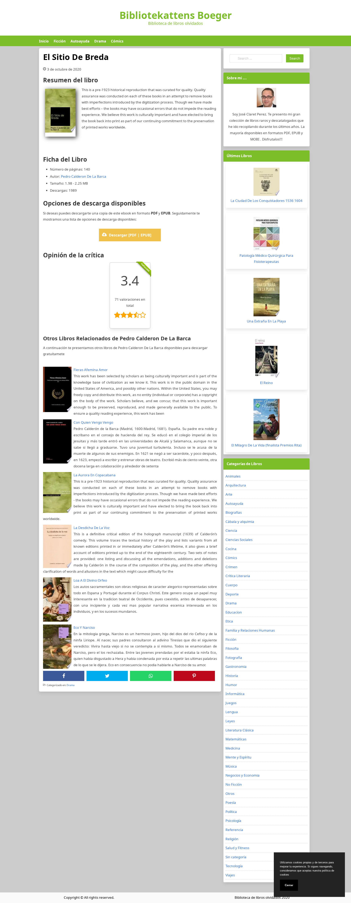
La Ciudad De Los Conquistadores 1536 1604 (266, 200)
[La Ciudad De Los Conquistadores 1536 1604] (266, 183)
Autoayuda (79, 41)
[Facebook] (64, 676)
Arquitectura (235, 485)
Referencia (234, 829)
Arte (228, 494)
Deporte (232, 594)
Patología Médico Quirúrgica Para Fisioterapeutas (266, 258)
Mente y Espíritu (238, 757)
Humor (231, 684)
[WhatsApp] (151, 676)
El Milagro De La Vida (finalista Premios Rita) (266, 445)
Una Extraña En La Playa (266, 321)
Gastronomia (236, 666)
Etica (229, 621)
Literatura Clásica (239, 730)
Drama (100, 41)
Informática (235, 693)
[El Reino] (266, 358)
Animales (232, 476)
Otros (229, 793)
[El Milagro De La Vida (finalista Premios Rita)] (266, 420)
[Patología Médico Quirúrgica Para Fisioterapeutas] (266, 234)
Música (231, 766)
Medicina (232, 748)
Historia (231, 675)
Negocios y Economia (242, 775)
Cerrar (289, 885)
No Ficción (233, 784)
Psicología (233, 820)
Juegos (230, 703)
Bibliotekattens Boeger (175, 15)
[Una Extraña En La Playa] (266, 298)
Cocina (230, 548)
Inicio (44, 41)
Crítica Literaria (237, 575)
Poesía (230, 802)
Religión (231, 839)
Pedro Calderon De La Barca (83, 176)
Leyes (230, 721)
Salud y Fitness (237, 847)
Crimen (231, 567)
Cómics (117, 41)
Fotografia (233, 657)
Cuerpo (231, 585)
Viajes (230, 875)
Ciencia (231, 530)
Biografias (233, 512)
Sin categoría (235, 857)
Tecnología (234, 866)
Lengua (231, 711)
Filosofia (232, 648)
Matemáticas (235, 739)
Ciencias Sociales (238, 539)
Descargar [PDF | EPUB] (130, 235)
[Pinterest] (194, 676)
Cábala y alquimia (239, 521)
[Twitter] (107, 676)
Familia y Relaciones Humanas (250, 630)
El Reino (266, 382)
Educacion (233, 612)
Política (231, 811)
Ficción (60, 41)
